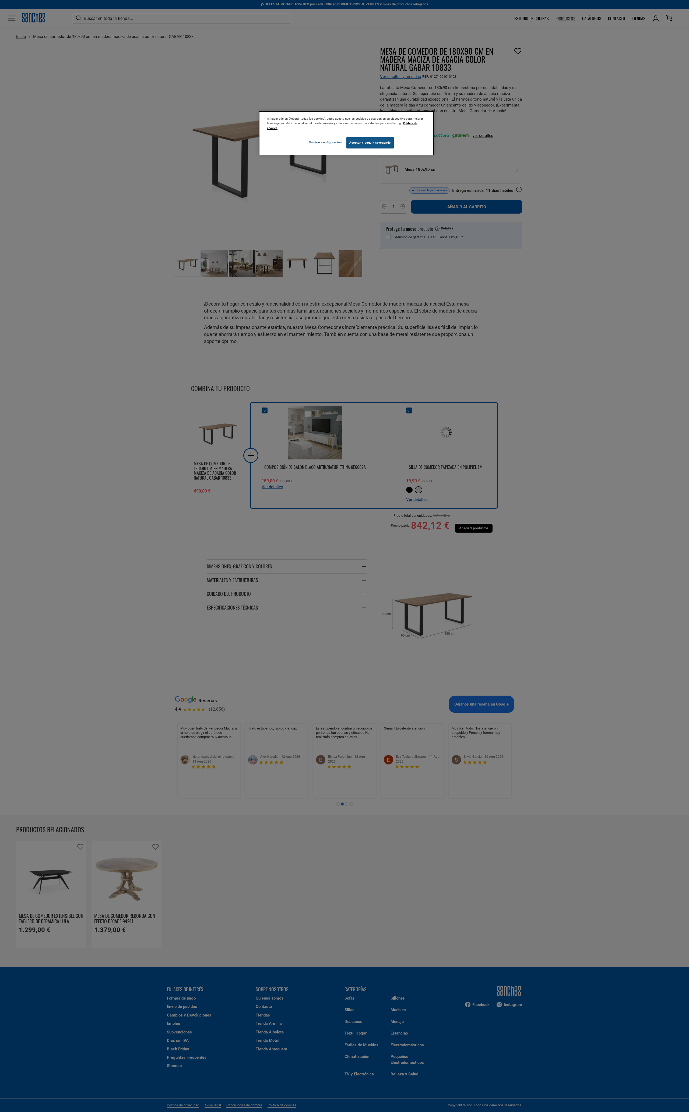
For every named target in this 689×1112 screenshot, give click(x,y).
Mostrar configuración (325, 142)
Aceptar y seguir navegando (370, 142)
